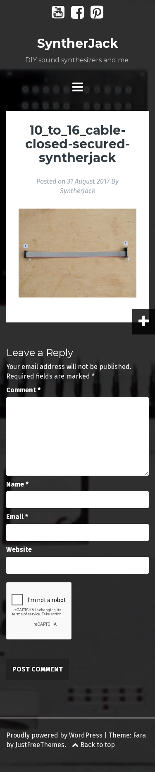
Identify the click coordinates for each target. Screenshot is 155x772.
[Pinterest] (97, 15)
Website (19, 549)
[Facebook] (77, 15)
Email (17, 517)
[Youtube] (58, 15)
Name (17, 484)
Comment (23, 390)
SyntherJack (77, 43)
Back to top (97, 745)
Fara (139, 735)
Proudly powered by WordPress (54, 735)
